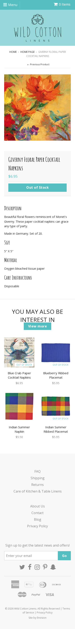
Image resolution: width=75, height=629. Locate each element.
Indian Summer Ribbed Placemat (56, 429)
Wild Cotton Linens (25, 608)
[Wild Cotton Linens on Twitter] (22, 567)
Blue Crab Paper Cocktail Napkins (19, 375)
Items (64, 4)
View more (37, 326)
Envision (41, 617)
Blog (37, 519)
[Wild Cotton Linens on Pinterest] (45, 567)
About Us (37, 506)
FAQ (37, 471)
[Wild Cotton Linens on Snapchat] (53, 567)
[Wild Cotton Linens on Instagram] (37, 567)
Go (64, 555)
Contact (37, 513)
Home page (27, 52)
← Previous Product (38, 64)
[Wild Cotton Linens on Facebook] (30, 567)
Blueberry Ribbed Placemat (55, 375)
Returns (37, 484)
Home (13, 52)
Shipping (38, 478)
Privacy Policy (37, 526)
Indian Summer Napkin (19, 429)
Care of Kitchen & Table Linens (38, 491)
